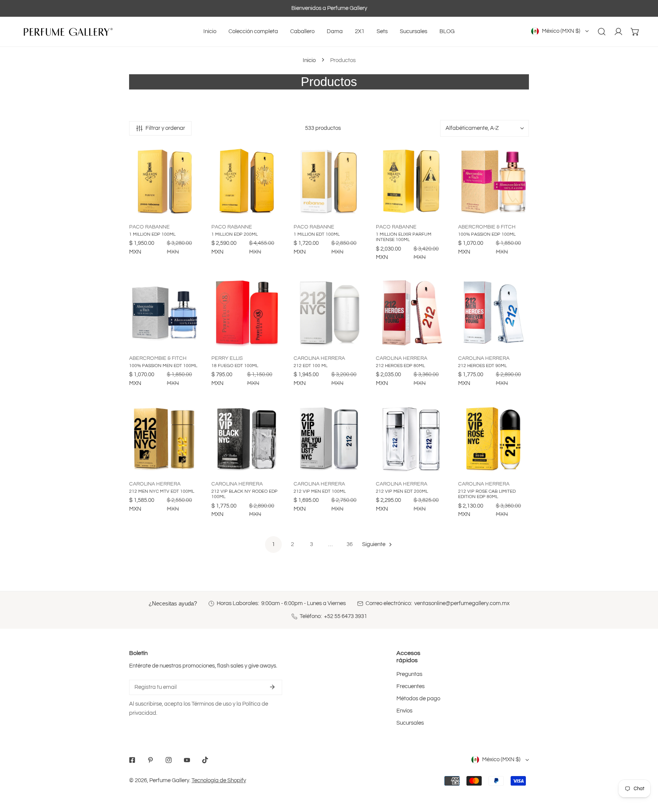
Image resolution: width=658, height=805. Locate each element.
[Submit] (272, 687)
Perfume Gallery (169, 780)
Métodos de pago (418, 698)
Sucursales (410, 723)
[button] (635, 31)
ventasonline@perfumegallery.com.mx (461, 603)
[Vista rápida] (194, 209)
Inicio (309, 60)
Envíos (404, 711)
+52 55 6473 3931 (345, 616)
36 (350, 544)
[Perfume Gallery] (66, 32)
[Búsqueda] (601, 31)
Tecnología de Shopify (219, 780)
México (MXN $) (561, 31)
